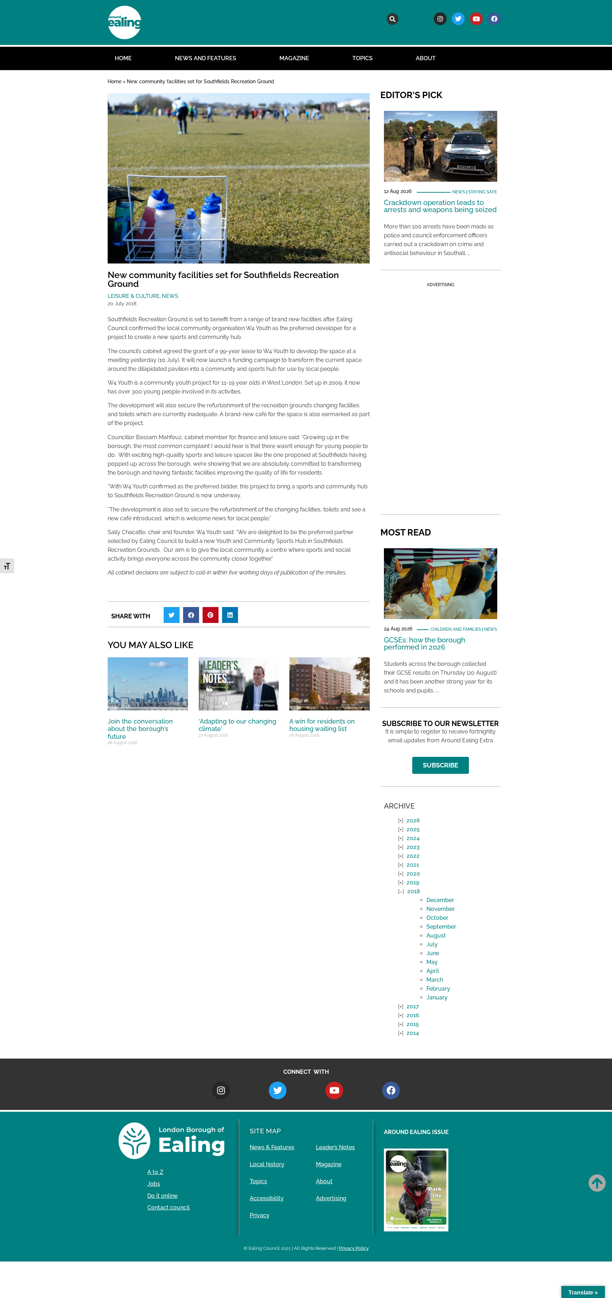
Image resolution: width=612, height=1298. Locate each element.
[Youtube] (476, 18)
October (437, 917)
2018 (413, 891)
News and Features (205, 58)
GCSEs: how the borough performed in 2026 (424, 643)
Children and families (455, 629)
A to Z (155, 1172)
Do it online (162, 1195)
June (432, 953)
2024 (413, 838)
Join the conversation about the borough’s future (140, 729)
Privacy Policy (354, 1248)
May (432, 962)
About (426, 58)
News (170, 296)
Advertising (331, 1198)
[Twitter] (458, 18)
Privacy (260, 1215)
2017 (413, 1006)
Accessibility (267, 1198)
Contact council (168, 1207)
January (437, 997)
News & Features (272, 1147)
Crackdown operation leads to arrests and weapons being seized (440, 206)
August (436, 935)
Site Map (265, 1131)
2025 (413, 829)
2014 (413, 1033)
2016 (413, 1015)
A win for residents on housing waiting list (322, 725)
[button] (392, 19)
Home (123, 58)
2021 (413, 864)
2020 (413, 873)
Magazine (294, 58)
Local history (267, 1164)
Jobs (153, 1183)
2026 (413, 820)
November (440, 909)
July (432, 944)
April (432, 971)
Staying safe (482, 191)
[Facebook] (494, 18)
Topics (362, 58)
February (438, 988)
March (434, 979)
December (440, 900)
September (441, 926)
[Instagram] (440, 18)
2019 (413, 882)
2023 (413, 847)
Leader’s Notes (335, 1147)
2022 (413, 855)
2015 (413, 1024)
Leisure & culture (133, 296)
